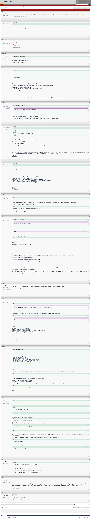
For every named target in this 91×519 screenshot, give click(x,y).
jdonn (3, 397)
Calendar (8, 4)
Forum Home (5, 517)
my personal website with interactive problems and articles (21, 499)
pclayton (3, 298)
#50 (89, 216)
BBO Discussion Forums (4, 6)
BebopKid (4, 39)
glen (3, 283)
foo (3, 67)
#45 (89, 67)
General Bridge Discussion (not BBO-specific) (26, 6)
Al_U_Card (4, 11)
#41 (89, 11)
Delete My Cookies (10, 517)
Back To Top (2, 517)
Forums (2, 4)
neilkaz (3, 102)
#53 (89, 346)
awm (3, 477)
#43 (89, 39)
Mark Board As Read (15, 517)
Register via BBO (79, 3)
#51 (89, 283)
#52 (89, 298)
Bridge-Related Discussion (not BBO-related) (13, 6)
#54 (89, 397)
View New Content (86, 6)
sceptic (3, 194)
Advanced (90, 4)
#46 (89, 102)
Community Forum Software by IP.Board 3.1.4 (84, 517)
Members (5, 4)
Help (88, 3)
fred (3, 216)
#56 (89, 477)
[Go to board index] (6, 2)
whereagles (4, 53)
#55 (89, 459)
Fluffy (3, 492)
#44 (89, 53)
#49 (89, 194)
